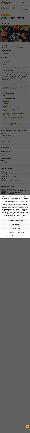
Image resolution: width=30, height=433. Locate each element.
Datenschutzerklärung (18, 213)
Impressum (14, 216)
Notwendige (11, 232)
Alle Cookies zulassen (15, 228)
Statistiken (12, 236)
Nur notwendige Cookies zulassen (15, 220)
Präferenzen (21, 232)
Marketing (20, 236)
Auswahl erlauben (15, 224)
